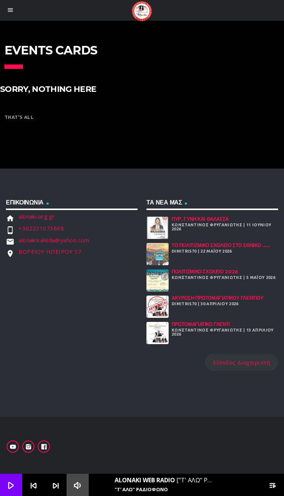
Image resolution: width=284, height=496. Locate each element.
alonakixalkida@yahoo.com (53, 240)
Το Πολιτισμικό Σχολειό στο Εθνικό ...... (221, 245)
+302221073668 (41, 228)
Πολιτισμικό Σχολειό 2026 (205, 271)
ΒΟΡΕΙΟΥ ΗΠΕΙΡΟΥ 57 (49, 251)
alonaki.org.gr (36, 216)
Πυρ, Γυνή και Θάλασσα (200, 219)
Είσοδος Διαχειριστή (241, 362)
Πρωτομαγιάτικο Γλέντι (201, 324)
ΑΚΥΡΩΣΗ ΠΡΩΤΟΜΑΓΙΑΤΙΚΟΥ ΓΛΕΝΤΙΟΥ (218, 298)
